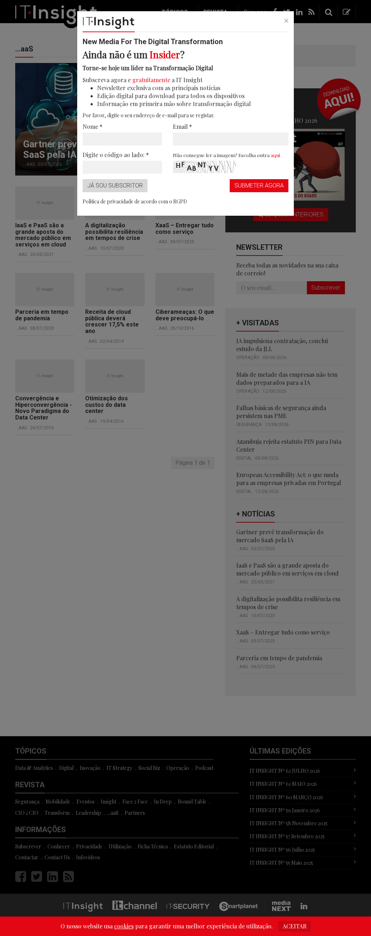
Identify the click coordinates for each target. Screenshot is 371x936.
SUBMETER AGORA (259, 185)
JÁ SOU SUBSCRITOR (115, 185)
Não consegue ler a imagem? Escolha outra (226, 155)
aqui (275, 155)
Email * (182, 126)
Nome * (93, 126)
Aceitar (295, 926)
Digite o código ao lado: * (116, 155)
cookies (124, 926)
